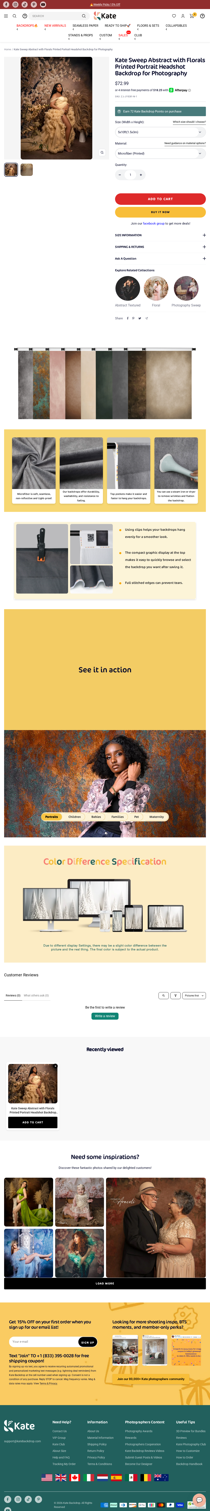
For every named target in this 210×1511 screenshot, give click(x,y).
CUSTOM (105, 35)
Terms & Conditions (99, 1464)
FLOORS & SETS (148, 26)
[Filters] (175, 995)
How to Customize (188, 1451)
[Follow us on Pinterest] (34, 4)
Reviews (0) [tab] (13, 995)
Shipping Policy (97, 1444)
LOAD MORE (105, 1283)
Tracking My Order (64, 1464)
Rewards (130, 1437)
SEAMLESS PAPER (85, 26)
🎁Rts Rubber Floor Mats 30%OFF (105, 4)
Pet (136, 817)
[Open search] (164, 995)
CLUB (138, 35)
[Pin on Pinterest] (133, 318)
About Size (59, 1451)
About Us (93, 1431)
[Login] (183, 16)
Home (7, 49)
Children (74, 817)
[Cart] (192, 16)
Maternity (157, 817)
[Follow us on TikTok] (25, 4)
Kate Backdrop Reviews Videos (144, 1451)
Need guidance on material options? (185, 143)
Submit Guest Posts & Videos (143, 1457)
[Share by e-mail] (146, 318)
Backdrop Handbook (189, 1464)
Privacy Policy (96, 1457)
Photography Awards (138, 1431)
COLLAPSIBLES (176, 26)
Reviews (181, 1437)
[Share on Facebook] (128, 318)
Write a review (105, 1016)
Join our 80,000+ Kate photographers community (150, 1379)
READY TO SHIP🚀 (118, 26)
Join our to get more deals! (160, 223)
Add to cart (33, 1122)
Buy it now (160, 212)
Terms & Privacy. (49, 1383)
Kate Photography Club (191, 1444)
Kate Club (58, 1444)
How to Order (184, 1457)
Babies (96, 817)
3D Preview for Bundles (190, 1431)
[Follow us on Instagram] (15, 4)
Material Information (100, 1437)
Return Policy (95, 1451)
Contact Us (59, 1431)
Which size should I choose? (189, 121)
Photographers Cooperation (143, 1444)
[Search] (14, 16)
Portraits (51, 817)
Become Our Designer (138, 1464)
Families (118, 817)
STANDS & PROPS (80, 35)
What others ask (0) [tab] (36, 995)
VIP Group (59, 1437)
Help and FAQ (61, 1457)
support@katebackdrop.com (22, 1441)
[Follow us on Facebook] (6, 4)
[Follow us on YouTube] (43, 4)
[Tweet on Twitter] (140, 318)
